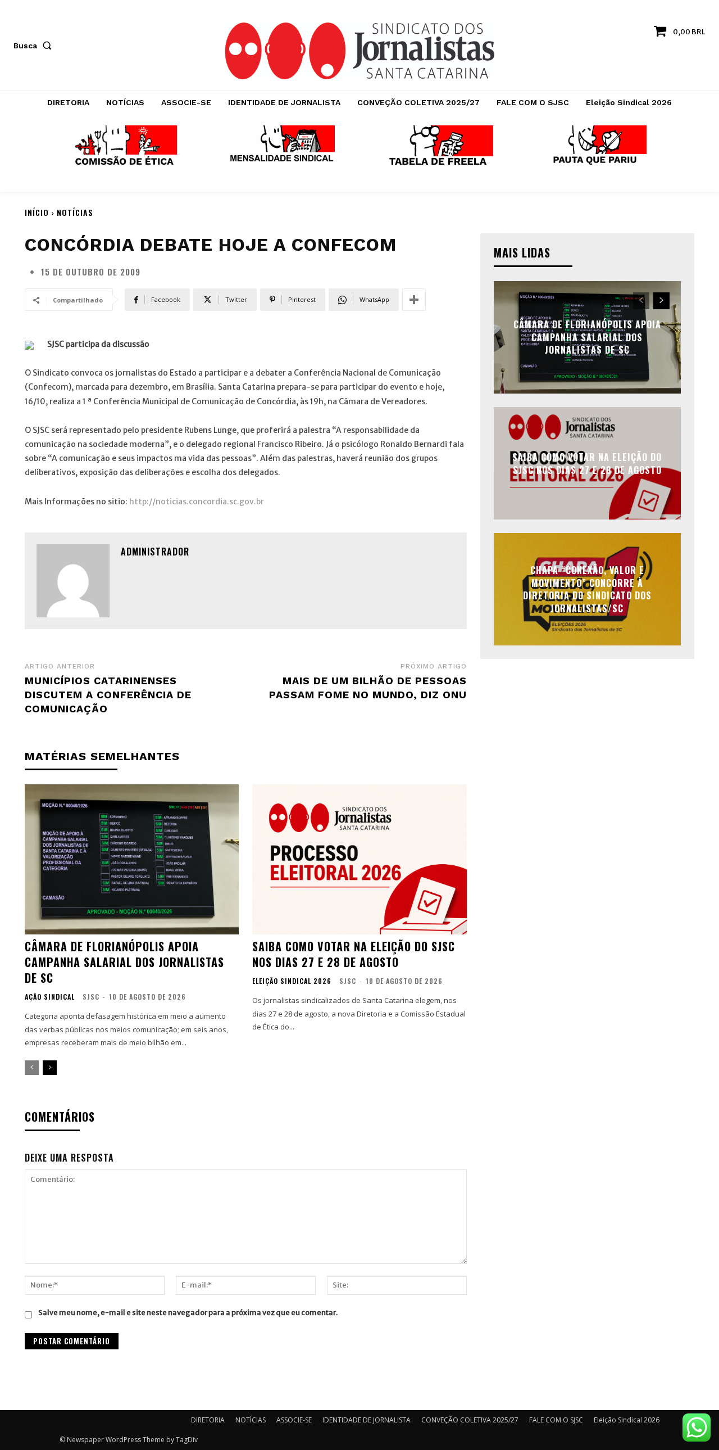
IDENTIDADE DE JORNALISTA (366, 1420)
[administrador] (73, 580)
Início (37, 212)
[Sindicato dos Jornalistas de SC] (360, 50)
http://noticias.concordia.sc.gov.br (196, 501)
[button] (34, 45)
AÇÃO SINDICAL (50, 996)
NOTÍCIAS (75, 212)
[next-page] (50, 1067)
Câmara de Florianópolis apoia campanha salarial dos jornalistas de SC (124, 962)
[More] (414, 299)
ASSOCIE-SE (294, 1420)
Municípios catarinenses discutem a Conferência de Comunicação (108, 695)
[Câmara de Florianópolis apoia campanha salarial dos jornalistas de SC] (132, 859)
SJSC (91, 996)
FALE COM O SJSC (556, 1420)
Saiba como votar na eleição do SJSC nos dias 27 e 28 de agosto (353, 954)
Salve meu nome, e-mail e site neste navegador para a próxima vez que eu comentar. (188, 1312)
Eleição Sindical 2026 (291, 981)
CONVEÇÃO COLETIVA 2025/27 (469, 1420)
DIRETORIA (208, 1420)
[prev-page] (32, 1067)
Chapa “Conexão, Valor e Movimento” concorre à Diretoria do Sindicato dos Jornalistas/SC (587, 589)
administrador (155, 551)
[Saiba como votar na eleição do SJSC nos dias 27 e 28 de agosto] (359, 859)
